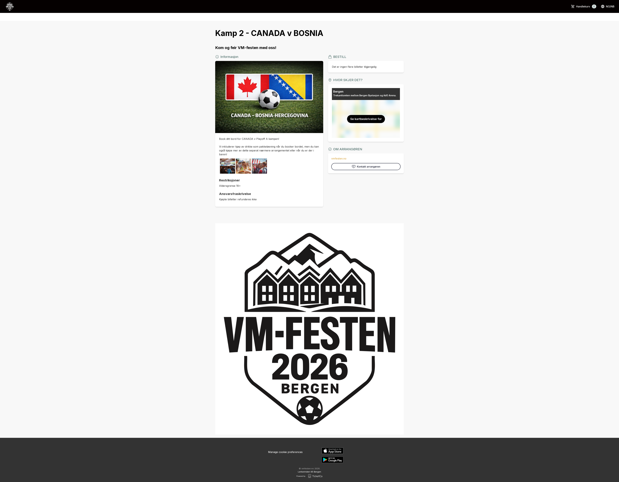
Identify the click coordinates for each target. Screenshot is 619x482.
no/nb (610, 6)
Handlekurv (585, 6)
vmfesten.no (338, 158)
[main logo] (10, 6)
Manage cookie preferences (285, 452)
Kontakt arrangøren (368, 166)
